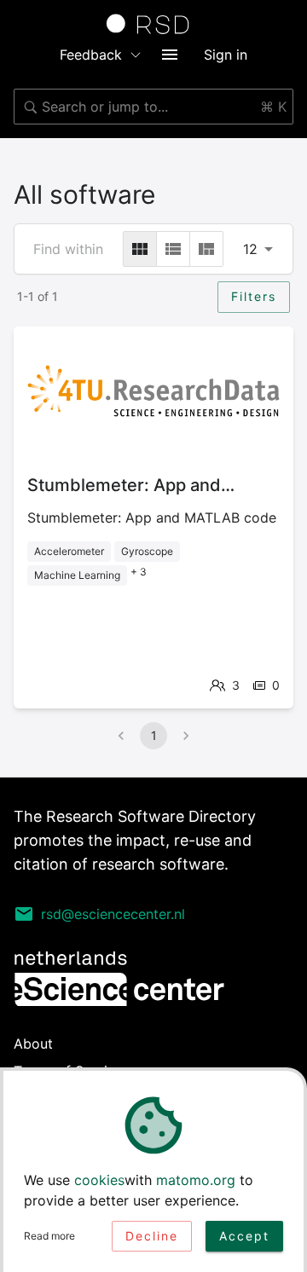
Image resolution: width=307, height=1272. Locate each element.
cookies (99, 1179)
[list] (173, 249)
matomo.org (195, 1179)
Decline (151, 1236)
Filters (253, 296)
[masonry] (206, 249)
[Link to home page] (153, 24)
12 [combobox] (250, 248)
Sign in (225, 54)
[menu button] (169, 54)
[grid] (140, 249)
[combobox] (153, 106)
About (33, 1043)
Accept (244, 1236)
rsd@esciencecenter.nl (113, 913)
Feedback (91, 54)
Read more (49, 1235)
